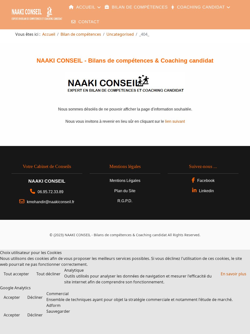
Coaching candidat (200, 7)
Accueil (85, 7)
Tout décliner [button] (48, 274)
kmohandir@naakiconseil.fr (50, 202)
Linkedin (206, 191)
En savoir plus (233, 274)
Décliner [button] (35, 297)
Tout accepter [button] (16, 274)
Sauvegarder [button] (58, 311)
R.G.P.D (124, 201)
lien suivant (175, 121)
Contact (88, 22)
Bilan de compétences (139, 7)
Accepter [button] (12, 297)
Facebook (206, 180)
